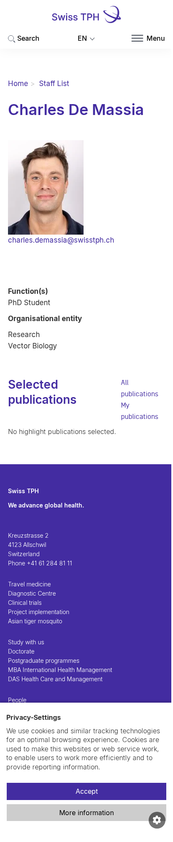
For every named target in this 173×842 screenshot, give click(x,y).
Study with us (26, 642)
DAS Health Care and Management (55, 678)
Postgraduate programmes (43, 660)
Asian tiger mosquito (35, 621)
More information (86, 812)
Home (18, 83)
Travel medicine (29, 584)
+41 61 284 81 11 (49, 563)
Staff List (54, 83)
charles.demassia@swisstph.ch (61, 240)
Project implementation (38, 611)
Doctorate (21, 651)
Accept (87, 791)
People (17, 699)
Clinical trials (25, 602)
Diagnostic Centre (32, 593)
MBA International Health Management (60, 669)
